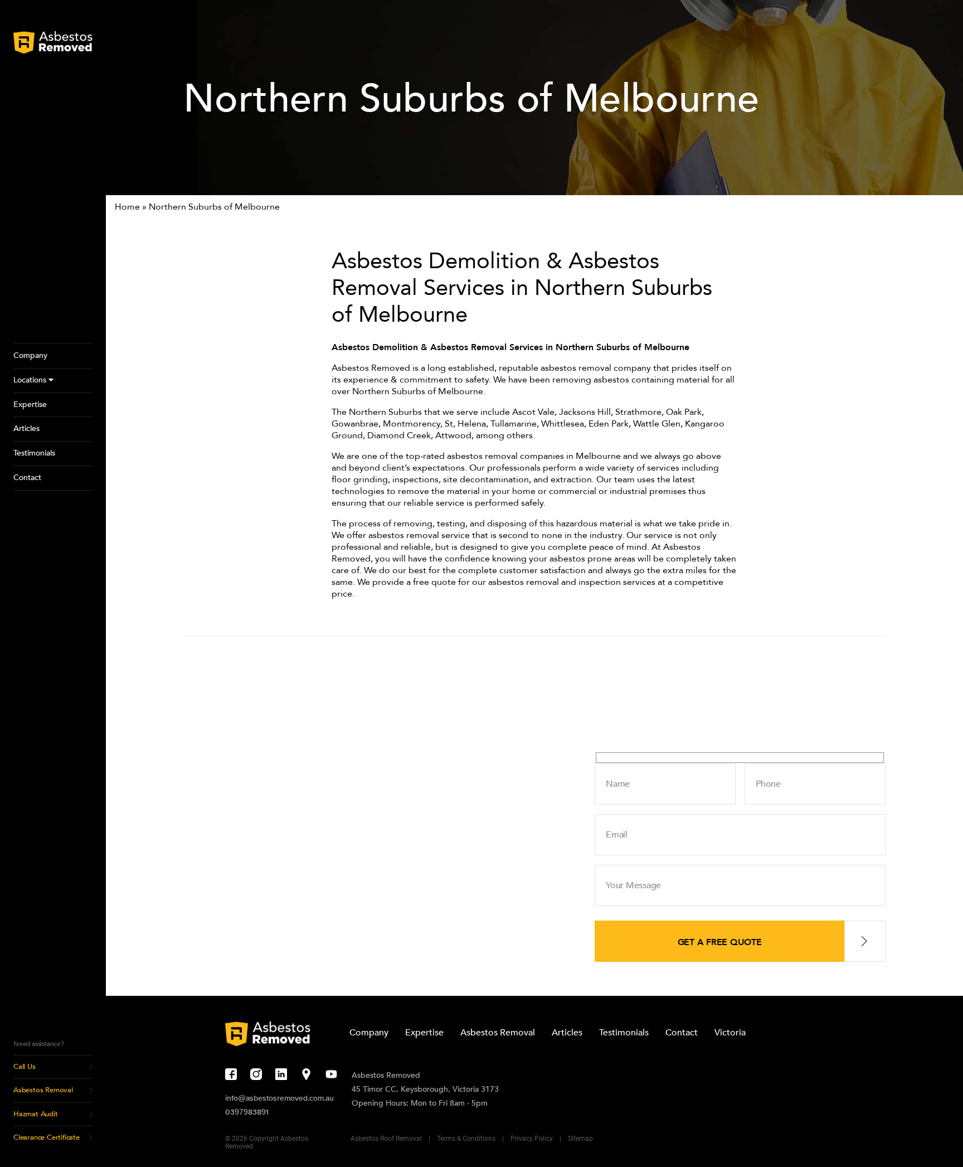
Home (127, 207)
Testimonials (624, 1032)
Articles (567, 1032)
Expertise (424, 1032)
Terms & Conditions (466, 1138)
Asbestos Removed (386, 1075)
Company (368, 1032)
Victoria (730, 1032)
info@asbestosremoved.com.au (279, 1097)
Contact (681, 1032)
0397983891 (247, 1111)
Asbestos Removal (497, 1032)
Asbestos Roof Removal (386, 1138)
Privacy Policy (531, 1138)
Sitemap (580, 1138)
